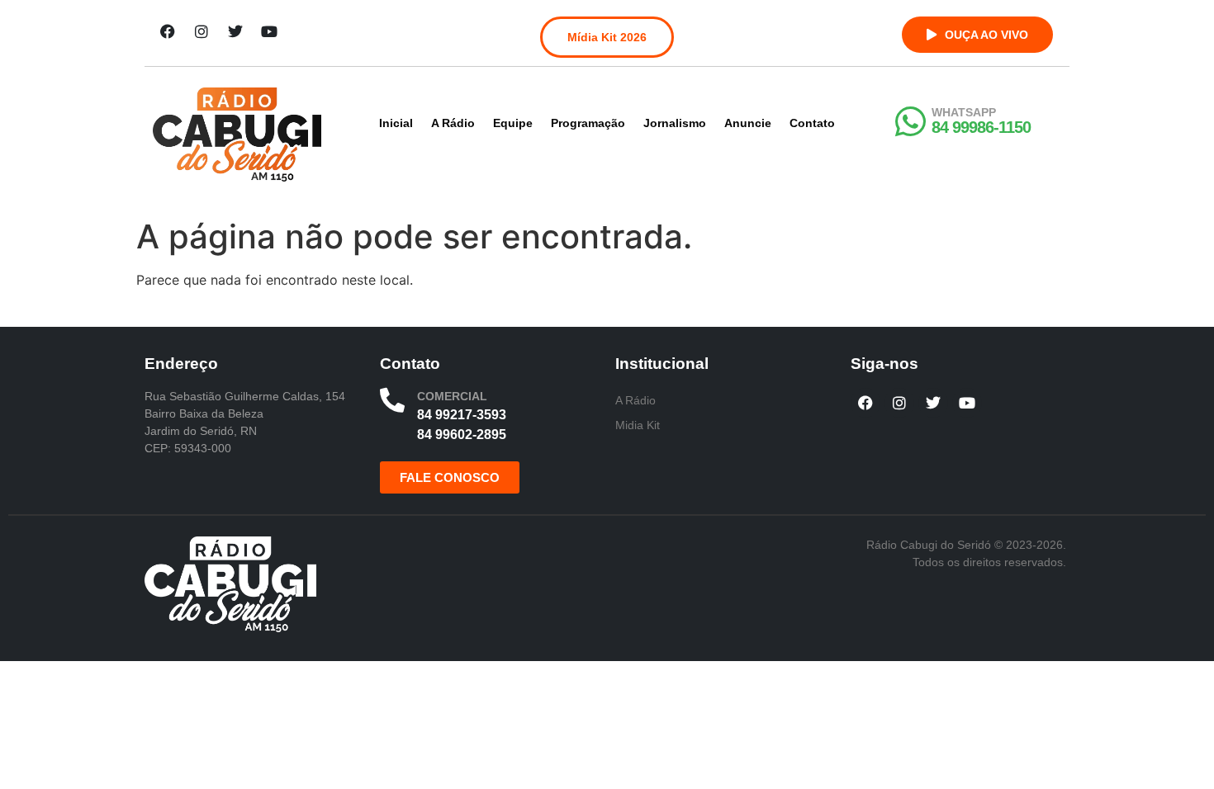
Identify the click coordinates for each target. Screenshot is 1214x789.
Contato (812, 123)
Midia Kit (637, 425)
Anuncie (747, 123)
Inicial (396, 123)
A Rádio (453, 123)
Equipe (513, 123)
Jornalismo (674, 123)
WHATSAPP (964, 112)
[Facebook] (168, 31)
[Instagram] (201, 31)
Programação (588, 123)
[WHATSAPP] (910, 121)
